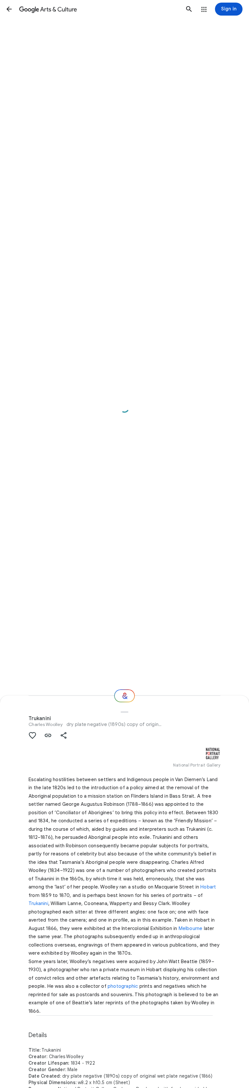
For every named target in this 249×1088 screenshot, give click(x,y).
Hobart (208, 887)
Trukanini (38, 903)
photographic (123, 986)
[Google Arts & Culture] (99, 9)
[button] (9, 9)
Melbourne (191, 928)
